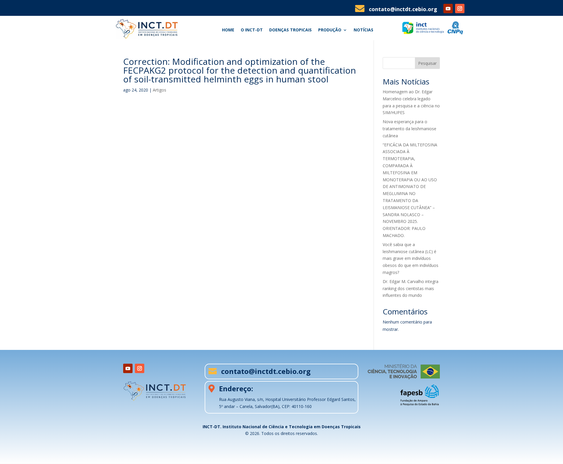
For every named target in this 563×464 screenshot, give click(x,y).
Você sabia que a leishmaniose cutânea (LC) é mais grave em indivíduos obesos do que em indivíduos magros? (410, 258)
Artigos (159, 90)
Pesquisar (427, 63)
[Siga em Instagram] (459, 8)
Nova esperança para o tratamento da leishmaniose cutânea (409, 128)
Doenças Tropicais (290, 30)
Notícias (363, 30)
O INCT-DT (252, 30)
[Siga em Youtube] (448, 8)
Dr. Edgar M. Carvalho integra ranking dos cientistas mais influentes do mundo (410, 288)
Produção (329, 30)
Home (228, 30)
